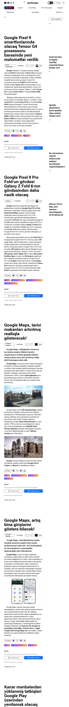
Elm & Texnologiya (47, 7)
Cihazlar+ (20, 7)
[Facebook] (8, 3)
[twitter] (17, 130)
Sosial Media (32, 7)
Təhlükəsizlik (10, 12)
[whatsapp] (21, 130)
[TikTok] (13, 3)
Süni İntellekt (35, 12)
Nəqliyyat (60, 7)
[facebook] (13, 130)
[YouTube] (5, 3)
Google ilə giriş (15, 148)
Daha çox (59, 12)
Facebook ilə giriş (34, 148)
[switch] (50, 3)
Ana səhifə (9, 7)
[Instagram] (11, 3)
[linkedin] (24, 130)
